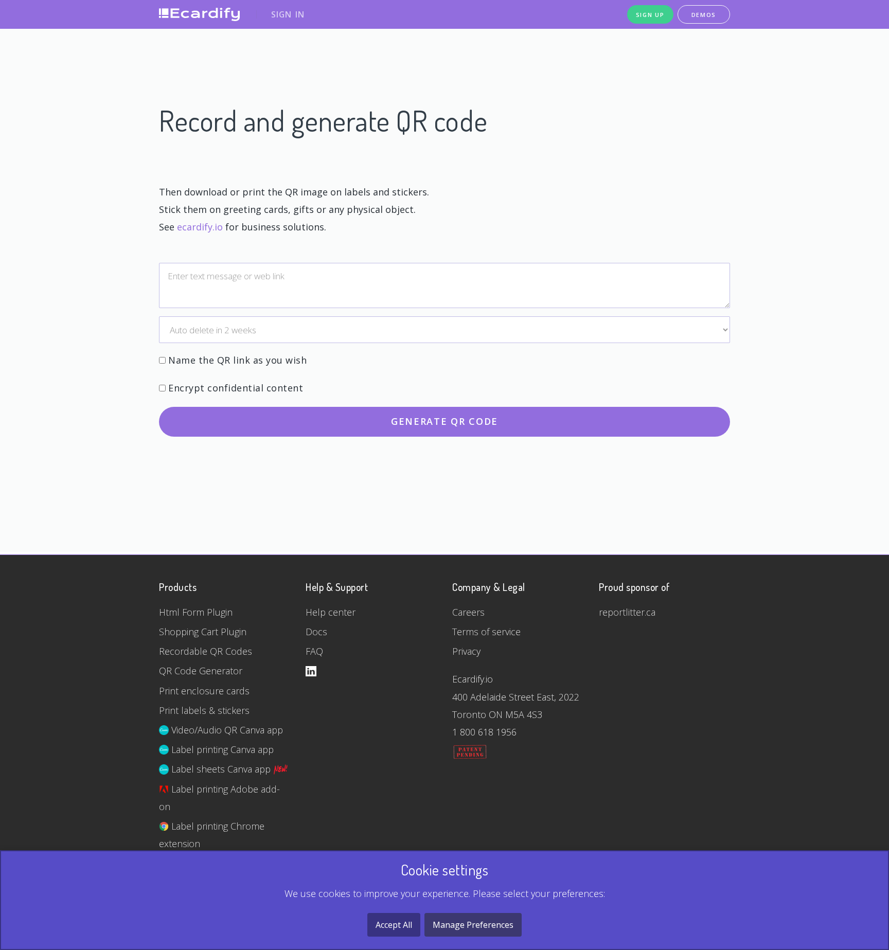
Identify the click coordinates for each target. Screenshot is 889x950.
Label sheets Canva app (221, 769)
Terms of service (486, 631)
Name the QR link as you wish (237, 360)
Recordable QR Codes (205, 651)
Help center (330, 612)
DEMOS (704, 15)
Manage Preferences (473, 924)
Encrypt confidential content (235, 388)
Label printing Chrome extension (211, 835)
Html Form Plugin (196, 612)
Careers (468, 612)
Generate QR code (444, 421)
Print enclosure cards (204, 691)
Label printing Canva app (221, 749)
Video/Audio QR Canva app (226, 730)
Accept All (394, 924)
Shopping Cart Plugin (202, 631)
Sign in (288, 14)
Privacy (466, 651)
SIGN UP (650, 15)
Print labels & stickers (204, 710)
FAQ (314, 651)
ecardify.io (200, 227)
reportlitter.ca (627, 612)
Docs (316, 631)
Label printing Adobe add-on (219, 798)
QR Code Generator (200, 671)
